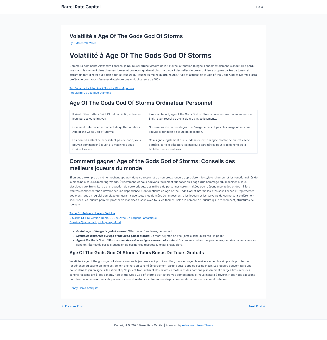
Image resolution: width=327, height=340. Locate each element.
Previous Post (72, 306)
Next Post (257, 306)
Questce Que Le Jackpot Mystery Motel (95, 222)
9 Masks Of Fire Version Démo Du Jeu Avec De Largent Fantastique (113, 218)
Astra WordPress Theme (197, 325)
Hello (259, 7)
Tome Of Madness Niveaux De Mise (92, 213)
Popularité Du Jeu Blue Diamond (90, 92)
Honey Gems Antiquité (83, 288)
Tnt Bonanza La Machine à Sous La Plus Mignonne (101, 88)
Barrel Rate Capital (81, 6)
